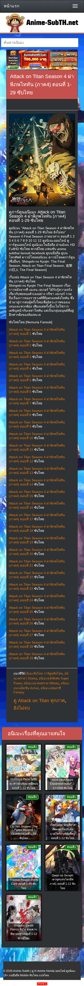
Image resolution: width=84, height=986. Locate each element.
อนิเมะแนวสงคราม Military (41, 683)
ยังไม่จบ (22, 707)
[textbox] (39, 42)
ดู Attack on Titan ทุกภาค (39, 700)
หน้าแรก (11, 6)
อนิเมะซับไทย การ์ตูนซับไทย (44, 673)
